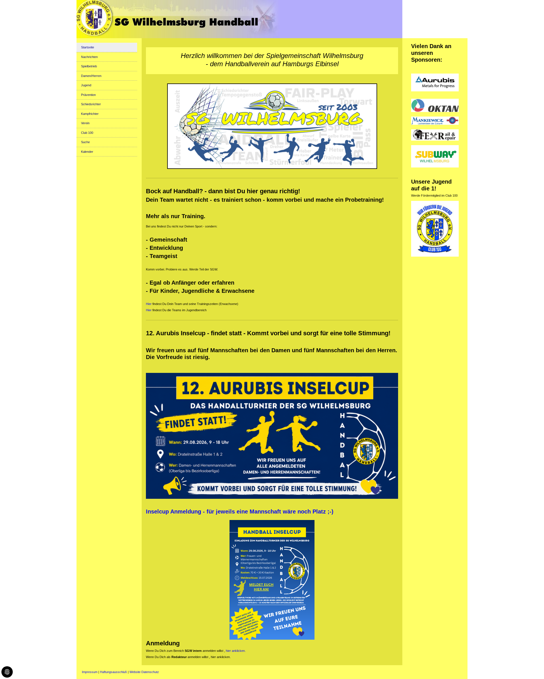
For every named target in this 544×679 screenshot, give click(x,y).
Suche (85, 142)
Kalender (87, 151)
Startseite (87, 47)
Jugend (86, 85)
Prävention (88, 94)
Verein (85, 123)
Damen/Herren (91, 76)
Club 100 (87, 132)
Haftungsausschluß (113, 672)
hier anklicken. (236, 650)
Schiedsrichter (91, 104)
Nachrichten (89, 57)
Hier (149, 304)
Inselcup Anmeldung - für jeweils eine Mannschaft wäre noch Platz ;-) (239, 511)
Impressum (89, 672)
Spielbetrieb (89, 66)
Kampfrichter (90, 113)
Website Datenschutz (144, 672)
